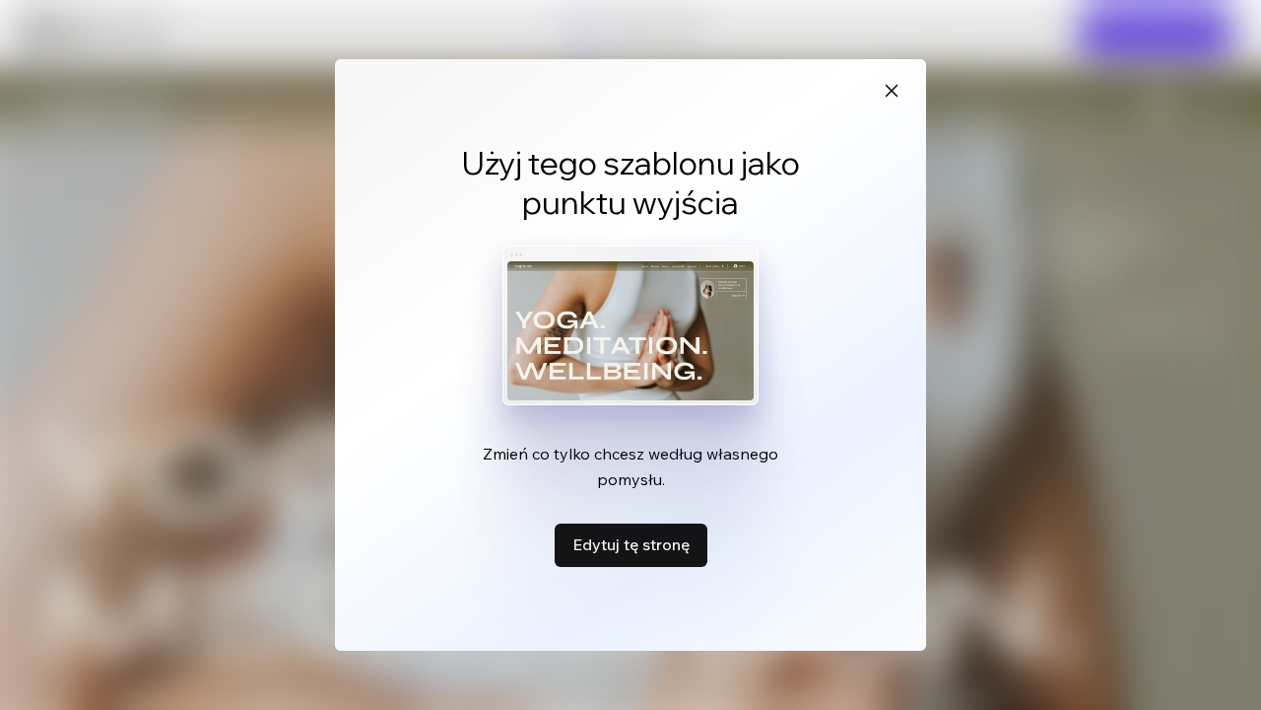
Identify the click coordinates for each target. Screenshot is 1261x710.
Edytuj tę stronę (631, 544)
